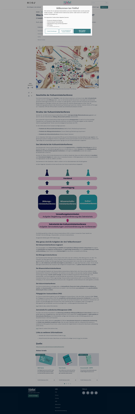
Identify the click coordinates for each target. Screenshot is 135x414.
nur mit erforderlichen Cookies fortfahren (66, 31)
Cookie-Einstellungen (52, 31)
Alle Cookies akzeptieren (82, 31)
